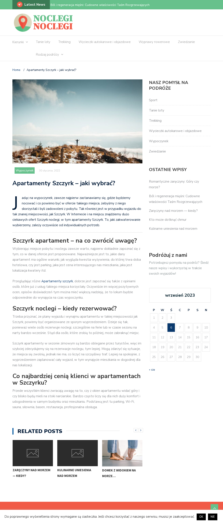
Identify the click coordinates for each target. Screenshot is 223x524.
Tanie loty (43, 42)
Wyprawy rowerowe (154, 42)
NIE (213, 517)
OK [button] (201, 517)
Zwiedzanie (186, 42)
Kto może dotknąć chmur (167, 219)
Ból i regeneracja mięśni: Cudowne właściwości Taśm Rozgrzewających (100, 5)
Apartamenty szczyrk (57, 281)
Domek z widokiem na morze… (74, 473)
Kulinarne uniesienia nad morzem (30, 473)
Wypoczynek (25, 170)
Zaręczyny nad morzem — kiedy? (173, 211)
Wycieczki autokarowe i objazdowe (105, 42)
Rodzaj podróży (47, 54)
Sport (153, 100)
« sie (152, 370)
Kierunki (18, 42)
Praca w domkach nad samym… (120, 473)
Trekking (64, 42)
